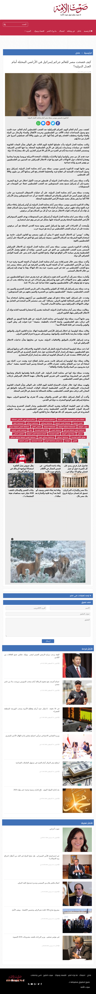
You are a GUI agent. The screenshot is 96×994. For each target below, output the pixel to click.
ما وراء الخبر (51, 31)
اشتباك (61, 31)
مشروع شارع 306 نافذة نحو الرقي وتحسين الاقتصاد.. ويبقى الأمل (35, 910)
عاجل (79, 31)
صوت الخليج (48, 975)
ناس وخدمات (36, 975)
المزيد (28, 31)
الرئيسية (87, 31)
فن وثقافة (71, 31)
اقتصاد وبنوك (39, 31)
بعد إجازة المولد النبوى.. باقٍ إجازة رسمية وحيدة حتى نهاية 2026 (36, 790)
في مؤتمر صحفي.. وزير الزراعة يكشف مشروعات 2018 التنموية (36, 937)
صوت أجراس (54, 829)
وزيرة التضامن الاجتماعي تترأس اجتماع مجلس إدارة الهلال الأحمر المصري (32, 736)
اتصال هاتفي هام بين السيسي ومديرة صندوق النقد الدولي (38, 883)
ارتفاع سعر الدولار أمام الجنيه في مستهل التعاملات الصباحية (37, 763)
